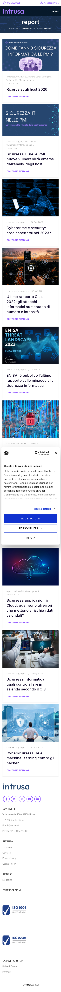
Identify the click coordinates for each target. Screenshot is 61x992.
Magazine (7, 879)
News (25, 141)
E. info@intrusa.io (11, 825)
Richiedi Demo (9, 966)
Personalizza (28, 528)
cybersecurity (13, 76)
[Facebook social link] (6, 799)
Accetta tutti (30, 518)
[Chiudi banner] (56, 453)
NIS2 (25, 76)
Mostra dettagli (42, 508)
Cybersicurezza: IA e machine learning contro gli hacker (30, 758)
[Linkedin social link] (37, 799)
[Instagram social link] (22, 799)
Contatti (6, 852)
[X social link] (14, 799)
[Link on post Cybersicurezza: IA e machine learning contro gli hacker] (30, 723)
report (31, 76)
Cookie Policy (9, 863)
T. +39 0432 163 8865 (13, 820)
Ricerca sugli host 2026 (27, 89)
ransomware (13, 443)
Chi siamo (7, 847)
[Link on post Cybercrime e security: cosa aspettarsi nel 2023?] (30, 197)
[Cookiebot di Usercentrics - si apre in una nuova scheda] (36, 453)
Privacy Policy (9, 858)
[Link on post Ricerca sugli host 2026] (30, 55)
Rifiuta (30, 538)
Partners (6, 972)
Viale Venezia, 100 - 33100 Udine (18, 814)
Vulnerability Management (19, 80)
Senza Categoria (43, 76)
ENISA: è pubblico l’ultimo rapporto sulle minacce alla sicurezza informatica (30, 380)
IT (21, 76)
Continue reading (18, 96)
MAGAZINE (14, 28)
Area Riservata (51, 3)
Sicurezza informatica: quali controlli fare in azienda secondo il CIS (26, 684)
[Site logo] (13, 11)
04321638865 (13, 3)
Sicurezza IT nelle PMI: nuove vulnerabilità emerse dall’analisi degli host (30, 159)
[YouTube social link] (30, 799)
